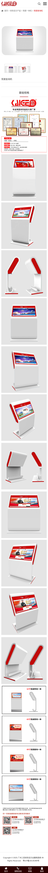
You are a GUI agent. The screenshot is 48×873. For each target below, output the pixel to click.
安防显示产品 (15, 11)
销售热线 (18, 871)
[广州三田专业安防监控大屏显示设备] (9, 4)
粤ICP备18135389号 (31, 861)
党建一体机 (27, 11)
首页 (6, 11)
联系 (42, 871)
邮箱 (30, 871)
